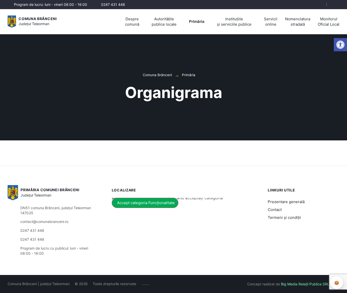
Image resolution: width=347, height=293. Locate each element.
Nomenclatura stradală (297, 22)
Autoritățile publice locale (164, 22)
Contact (275, 209)
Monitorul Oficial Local (328, 22)
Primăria (196, 21)
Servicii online (270, 22)
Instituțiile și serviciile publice (234, 22)
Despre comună (132, 22)
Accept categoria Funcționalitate (146, 202)
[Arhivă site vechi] (336, 5)
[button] (318, 5)
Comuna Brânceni (38, 19)
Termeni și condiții (284, 217)
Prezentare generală (286, 201)
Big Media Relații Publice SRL (305, 284)
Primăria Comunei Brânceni (50, 190)
